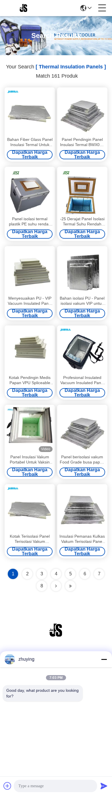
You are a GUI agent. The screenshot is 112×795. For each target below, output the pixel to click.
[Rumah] (56, 637)
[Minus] (104, 659)
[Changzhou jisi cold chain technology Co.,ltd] (24, 8)
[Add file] (7, 785)
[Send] (104, 785)
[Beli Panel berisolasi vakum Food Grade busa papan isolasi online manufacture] (82, 429)
